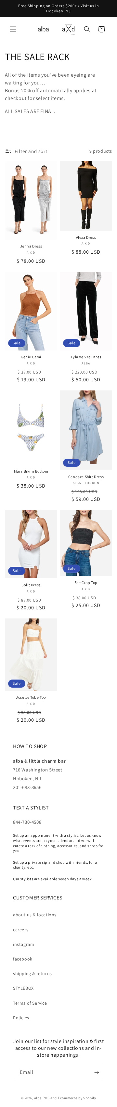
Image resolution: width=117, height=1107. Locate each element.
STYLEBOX (23, 988)
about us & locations (35, 915)
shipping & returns (32, 973)
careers (20, 930)
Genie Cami (31, 356)
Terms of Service (30, 1003)
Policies (21, 1018)
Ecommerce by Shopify (77, 1098)
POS (46, 1098)
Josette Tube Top (31, 697)
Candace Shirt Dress (86, 476)
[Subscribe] (96, 1072)
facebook (22, 959)
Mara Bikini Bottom (31, 471)
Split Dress (31, 584)
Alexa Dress (86, 237)
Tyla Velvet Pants (86, 356)
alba (38, 1098)
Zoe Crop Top (86, 582)
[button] (13, 29)
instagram (23, 944)
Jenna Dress (31, 246)
